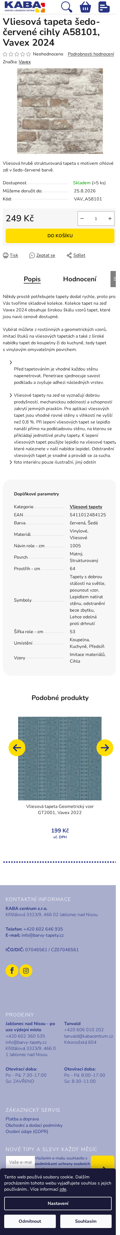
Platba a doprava (22, 1119)
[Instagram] (26, 970)
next (107, 750)
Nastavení (58, 1203)
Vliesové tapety (86, 507)
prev (19, 750)
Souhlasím (86, 1221)
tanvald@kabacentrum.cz (88, 1036)
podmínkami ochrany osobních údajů (62, 1166)
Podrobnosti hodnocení (91, 54)
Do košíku (60, 236)
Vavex (25, 62)
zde (62, 1189)
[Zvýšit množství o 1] (110, 219)
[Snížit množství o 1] (82, 219)
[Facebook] (12, 970)
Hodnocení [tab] (79, 279)
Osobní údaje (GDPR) (27, 1132)
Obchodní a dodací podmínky (34, 1125)
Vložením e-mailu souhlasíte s (62, 1164)
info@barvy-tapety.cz (42, 935)
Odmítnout (30, 1221)
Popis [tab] (32, 279)
